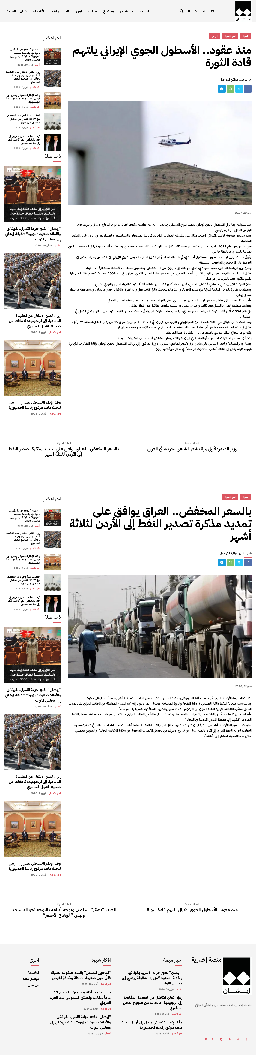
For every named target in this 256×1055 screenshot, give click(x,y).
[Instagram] (212, 11)
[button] (181, 11)
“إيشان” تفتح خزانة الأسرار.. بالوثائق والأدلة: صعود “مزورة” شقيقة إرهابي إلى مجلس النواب (24, 54)
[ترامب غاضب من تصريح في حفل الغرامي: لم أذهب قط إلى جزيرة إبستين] (52, 142)
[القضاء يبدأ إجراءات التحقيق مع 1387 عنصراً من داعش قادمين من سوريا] (52, 121)
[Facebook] (221, 11)
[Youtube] (189, 11)
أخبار (37, 64)
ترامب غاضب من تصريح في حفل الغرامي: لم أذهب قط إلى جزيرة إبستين (24, 139)
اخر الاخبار (35, 87)
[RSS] (204, 11)
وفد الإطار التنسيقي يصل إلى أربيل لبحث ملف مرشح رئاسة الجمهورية (23, 98)
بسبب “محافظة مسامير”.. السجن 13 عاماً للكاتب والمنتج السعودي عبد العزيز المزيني (80, 997)
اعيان (215, 36)
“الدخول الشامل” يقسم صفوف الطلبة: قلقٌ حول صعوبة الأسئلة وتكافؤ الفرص (81, 975)
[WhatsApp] (230, 89)
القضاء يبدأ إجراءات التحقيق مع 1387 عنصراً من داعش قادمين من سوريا (23, 118)
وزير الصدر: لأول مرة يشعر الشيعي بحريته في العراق (192, 449)
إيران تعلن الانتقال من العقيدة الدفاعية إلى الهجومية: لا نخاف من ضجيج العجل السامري (23, 77)
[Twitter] (195, 11)
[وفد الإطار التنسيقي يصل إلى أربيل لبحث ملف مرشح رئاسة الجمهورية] (52, 100)
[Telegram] (222, 89)
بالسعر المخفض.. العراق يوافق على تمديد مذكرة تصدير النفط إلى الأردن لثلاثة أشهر (64, 451)
